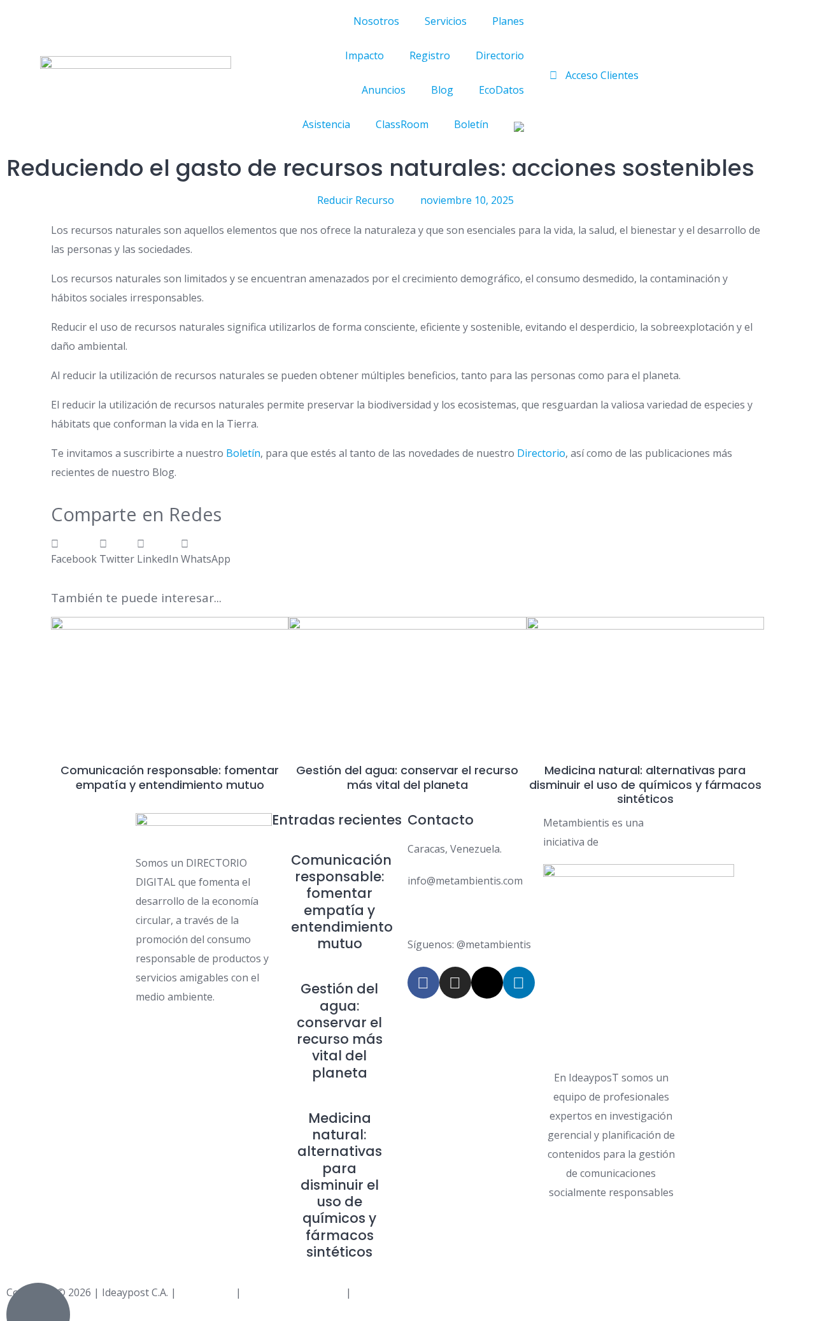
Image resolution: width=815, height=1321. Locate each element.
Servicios (446, 21)
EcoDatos (501, 90)
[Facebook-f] (423, 983)
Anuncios (384, 90)
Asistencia (326, 124)
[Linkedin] (519, 983)
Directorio (500, 55)
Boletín (471, 124)
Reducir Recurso (355, 200)
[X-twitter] (487, 983)
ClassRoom (402, 124)
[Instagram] (455, 983)
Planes (508, 21)
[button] (74, 551)
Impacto (364, 55)
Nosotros (376, 21)
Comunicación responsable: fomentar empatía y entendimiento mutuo (169, 777)
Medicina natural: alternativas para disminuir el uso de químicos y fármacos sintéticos (645, 784)
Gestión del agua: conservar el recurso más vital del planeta (407, 777)
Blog (442, 90)
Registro (429, 55)
